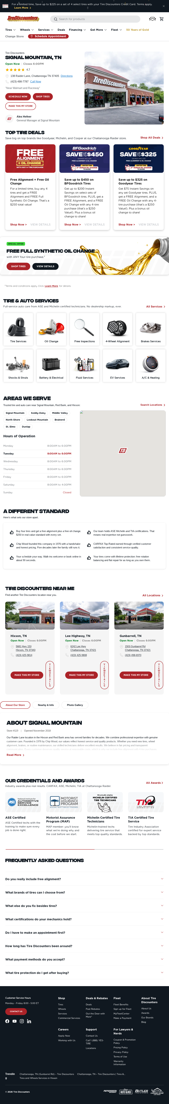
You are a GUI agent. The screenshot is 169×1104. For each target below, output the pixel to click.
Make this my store (27, 675)
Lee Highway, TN (77, 636)
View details (50, 675)
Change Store (14, 36)
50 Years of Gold (137, 29)
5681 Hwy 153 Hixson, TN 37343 (25, 648)
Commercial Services (69, 1018)
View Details (40, 224)
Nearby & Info (46, 705)
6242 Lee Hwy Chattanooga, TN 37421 (83, 648)
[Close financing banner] (164, 6)
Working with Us (66, 1040)
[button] (152, 19)
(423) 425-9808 (78, 655)
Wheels (62, 1009)
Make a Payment (122, 1018)
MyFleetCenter (121, 1013)
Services (62, 1013)
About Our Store (15, 705)
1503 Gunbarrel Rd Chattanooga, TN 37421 (138, 648)
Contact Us (16, 1011)
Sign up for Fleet (122, 1009)
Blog (143, 1022)
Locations (91, 1048)
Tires (60, 1004)
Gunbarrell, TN (130, 636)
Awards (145, 1013)
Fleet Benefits (121, 1004)
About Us (146, 1008)
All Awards (153, 782)
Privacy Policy (121, 1052)
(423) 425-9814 (24, 655)
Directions (67, 76)
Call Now (35, 81)
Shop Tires (18, 266)
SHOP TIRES (43, 96)
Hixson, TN (19, 636)
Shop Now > (18, 224)
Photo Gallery (75, 705)
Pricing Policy (121, 1047)
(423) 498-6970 (133, 655)
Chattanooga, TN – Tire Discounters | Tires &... (101, 1074)
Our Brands (147, 1017)
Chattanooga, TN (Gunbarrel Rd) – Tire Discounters (47, 1074)
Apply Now (64, 1036)
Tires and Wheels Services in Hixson (38, 1078)
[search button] (54, 19)
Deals (61, 29)
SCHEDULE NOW (18, 96)
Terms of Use (120, 1056)
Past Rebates (93, 1009)
